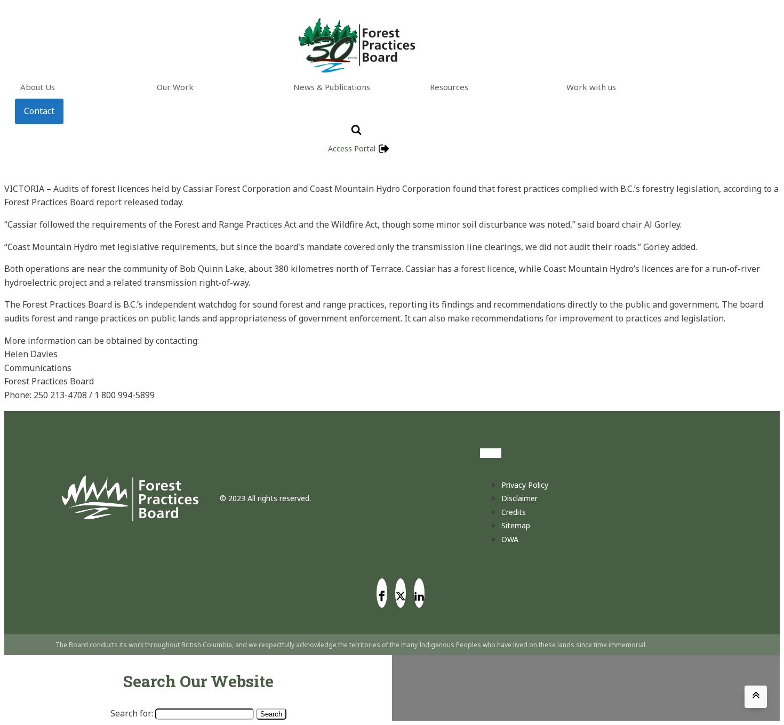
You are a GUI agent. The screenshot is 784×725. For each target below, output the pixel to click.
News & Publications (331, 87)
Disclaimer (519, 498)
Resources (449, 87)
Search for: (131, 713)
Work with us (591, 87)
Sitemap (515, 525)
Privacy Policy (524, 485)
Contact (39, 111)
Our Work (175, 87)
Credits (513, 512)
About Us (37, 87)
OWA (509, 539)
